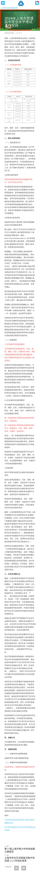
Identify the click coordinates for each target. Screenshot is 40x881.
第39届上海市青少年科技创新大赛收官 (19, 850)
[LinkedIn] (16, 868)
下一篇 (6, 855)
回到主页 (8, 866)
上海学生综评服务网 (9, 8)
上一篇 (6, 846)
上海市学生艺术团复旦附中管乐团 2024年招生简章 (19, 859)
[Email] (23, 868)
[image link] (21, 3)
